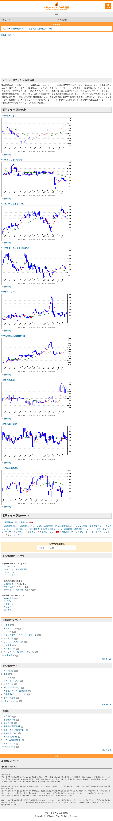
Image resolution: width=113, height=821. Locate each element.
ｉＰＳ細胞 (8, 671)
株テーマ (6, 20)
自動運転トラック (47, 532)
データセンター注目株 (13, 590)
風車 (5, 674)
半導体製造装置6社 (12, 726)
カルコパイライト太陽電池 (15, 569)
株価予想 (7, 154)
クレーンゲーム (10, 566)
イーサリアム (9, 575)
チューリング (13, 535)
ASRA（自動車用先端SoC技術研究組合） (55, 526)
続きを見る (107, 659)
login (108, 7)
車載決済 (78, 529)
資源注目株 (9, 584)
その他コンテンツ (9, 766)
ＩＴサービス (9, 743)
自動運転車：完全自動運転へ (15, 522)
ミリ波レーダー (82, 532)
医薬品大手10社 (10, 733)
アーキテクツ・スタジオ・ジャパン (19, 652)
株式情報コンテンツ (10, 761)
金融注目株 (8, 723)
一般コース (76, 800)
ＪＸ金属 (7, 645)
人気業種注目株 (10, 736)
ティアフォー (19, 532)
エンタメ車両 (81, 526)
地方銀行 (7, 716)
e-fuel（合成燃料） (12, 687)
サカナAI (7, 607)
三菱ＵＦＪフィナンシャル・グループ (20, 635)
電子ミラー (32, 532)
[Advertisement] (56, 57)
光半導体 (8, 610)
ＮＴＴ (6, 625)
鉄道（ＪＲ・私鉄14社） (14, 730)
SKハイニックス (11, 572)
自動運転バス (67, 532)
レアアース (9, 604)
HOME (3, 35)
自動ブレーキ (21, 529)
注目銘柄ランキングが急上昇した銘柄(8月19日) (32, 28)
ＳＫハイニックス (11, 681)
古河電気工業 (9, 648)
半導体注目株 (9, 587)
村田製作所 (9, 655)
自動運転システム (27, 526)
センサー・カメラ (92, 529)
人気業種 (63, 20)
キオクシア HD (10, 628)
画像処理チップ (96, 526)
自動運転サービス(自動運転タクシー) (45, 529)
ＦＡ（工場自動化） (12, 740)
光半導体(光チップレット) (15, 694)
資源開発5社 (10, 747)
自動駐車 (68, 529)
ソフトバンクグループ (13, 642)
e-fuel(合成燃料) (11, 598)
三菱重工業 (8, 638)
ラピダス (8, 601)
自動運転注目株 (10, 526)
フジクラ (7, 632)
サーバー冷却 (9, 698)
